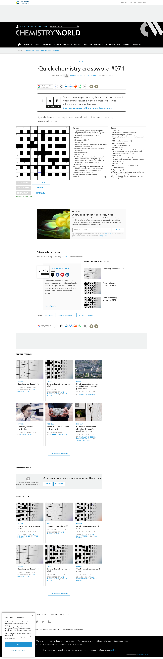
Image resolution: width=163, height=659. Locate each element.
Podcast (79, 424)
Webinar (50, 424)
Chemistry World (58, 435)
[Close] (32, 615)
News (78, 381)
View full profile (50, 306)
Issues (46, 614)
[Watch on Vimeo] (37, 621)
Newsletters (29, 50)
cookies (113, 650)
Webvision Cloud (142, 654)
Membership (142, 2)
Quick (90, 315)
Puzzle (20, 381)
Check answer (23, 188)
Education (132, 2)
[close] (125, 81)
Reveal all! (40, 193)
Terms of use (54, 630)
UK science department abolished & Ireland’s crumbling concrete (86, 429)
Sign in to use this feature (115, 81)
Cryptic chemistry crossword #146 (110, 299)
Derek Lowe (26, 435)
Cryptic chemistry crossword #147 (110, 284)
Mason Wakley (83, 439)
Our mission (40, 641)
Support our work (121, 641)
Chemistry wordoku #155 (57, 526)
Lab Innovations (76, 75)
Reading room (46, 50)
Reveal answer (23, 193)
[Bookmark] (96, 86)
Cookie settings (18, 650)
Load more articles (59, 453)
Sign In (22, 26)
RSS (66, 614)
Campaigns (70, 641)
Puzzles (56, 50)
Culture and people (66, 315)
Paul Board (92, 75)
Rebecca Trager (87, 394)
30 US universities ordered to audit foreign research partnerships (87, 386)
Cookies (43, 630)
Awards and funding (85, 641)
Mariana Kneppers (88, 437)
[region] (18, 634)
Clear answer (23, 183)
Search (78, 26)
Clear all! (41, 183)
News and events (55, 641)
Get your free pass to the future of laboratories (87, 108)
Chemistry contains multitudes (25, 428)
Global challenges (104, 641)
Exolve (64, 257)
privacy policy (103, 236)
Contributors (56, 614)
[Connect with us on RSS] (49, 621)
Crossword (49, 315)
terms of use (108, 234)
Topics (38, 614)
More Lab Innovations (95, 261)
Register (32, 26)
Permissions (78, 630)
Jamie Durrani (83, 441)
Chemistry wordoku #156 (113, 269)
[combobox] (64, 26)
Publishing (123, 2)
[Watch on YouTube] (43, 621)
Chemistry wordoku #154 (28, 569)
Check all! (41, 188)
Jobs (37, 50)
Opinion (21, 424)
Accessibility (67, 630)
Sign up (117, 230)
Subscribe (42, 26)
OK (18, 644)
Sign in (48, 484)
